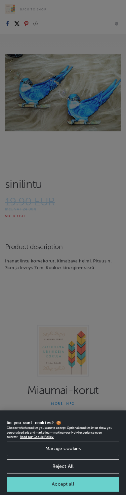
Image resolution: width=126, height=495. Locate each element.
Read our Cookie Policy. (37, 437)
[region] (63, 452)
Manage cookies (63, 448)
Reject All (63, 466)
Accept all (63, 484)
